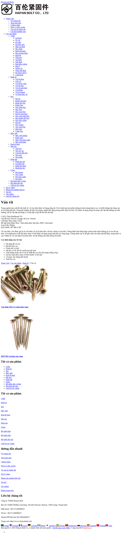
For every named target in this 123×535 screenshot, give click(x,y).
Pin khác (18, 179)
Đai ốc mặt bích (21, 114)
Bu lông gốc (20, 45)
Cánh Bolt (19, 75)
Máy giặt (14, 133)
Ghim (13, 170)
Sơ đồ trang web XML (61, 528)
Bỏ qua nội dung (7, 2)
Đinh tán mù (20, 162)
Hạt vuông (19, 125)
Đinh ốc (14, 77)
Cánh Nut (19, 131)
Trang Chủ (10, 19)
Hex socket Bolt (21, 53)
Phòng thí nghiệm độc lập (10, 478)
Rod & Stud (15, 144)
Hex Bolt (18, 49)
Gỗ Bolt (18, 38)
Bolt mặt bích (20, 51)
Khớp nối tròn (20, 101)
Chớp (13, 36)
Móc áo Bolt (20, 47)
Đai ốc (17, 99)
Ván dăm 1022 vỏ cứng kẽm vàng (14, 307)
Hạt (12, 97)
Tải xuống (10, 194)
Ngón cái (18, 68)
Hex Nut (18, 110)
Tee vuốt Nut (20, 127)
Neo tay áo (19, 151)
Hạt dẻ (17, 123)
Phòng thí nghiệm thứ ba (15, 190)
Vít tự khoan (20, 92)
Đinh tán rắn (20, 168)
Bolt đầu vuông (21, 64)
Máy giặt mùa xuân (22, 140)
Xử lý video (10, 188)
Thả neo (18, 149)
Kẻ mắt (18, 42)
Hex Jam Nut (20, 112)
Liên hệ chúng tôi (12, 196)
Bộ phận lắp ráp (17, 183)
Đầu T (17, 66)
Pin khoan (19, 172)
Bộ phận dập (6, 435)
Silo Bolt (18, 62)
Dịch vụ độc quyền (18, 27)
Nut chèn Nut (20, 107)
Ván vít (18, 81)
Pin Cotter (19, 175)
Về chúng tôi (15, 21)
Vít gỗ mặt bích (21, 88)
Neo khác (19, 157)
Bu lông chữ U (21, 73)
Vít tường (19, 90)
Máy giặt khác (20, 142)
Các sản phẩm (11, 34)
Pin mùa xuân (20, 177)
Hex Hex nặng (21, 120)
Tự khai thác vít (21, 94)
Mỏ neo (13, 146)
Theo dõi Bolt (20, 71)
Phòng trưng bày (7, 491)
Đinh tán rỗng (20, 166)
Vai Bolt (18, 60)
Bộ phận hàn (6, 431)
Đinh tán (14, 159)
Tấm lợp (18, 58)
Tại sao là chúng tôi (18, 29)
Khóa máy (19, 138)
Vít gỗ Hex (19, 86)
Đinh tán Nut (20, 103)
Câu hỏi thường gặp (18, 32)
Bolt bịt (18, 55)
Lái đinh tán (20, 164)
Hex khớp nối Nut (22, 118)
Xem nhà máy (16, 23)
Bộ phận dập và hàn (18, 181)
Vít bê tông (19, 79)
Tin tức (8, 192)
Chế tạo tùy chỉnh (17, 185)
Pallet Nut (19, 105)
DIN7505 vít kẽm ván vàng (12, 356)
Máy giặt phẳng (21, 136)
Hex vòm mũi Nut (22, 116)
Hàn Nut (18, 129)
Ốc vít (17, 40)
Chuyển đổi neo (21, 153)
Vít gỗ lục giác (21, 84)
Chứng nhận (15, 25)
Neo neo (18, 155)
